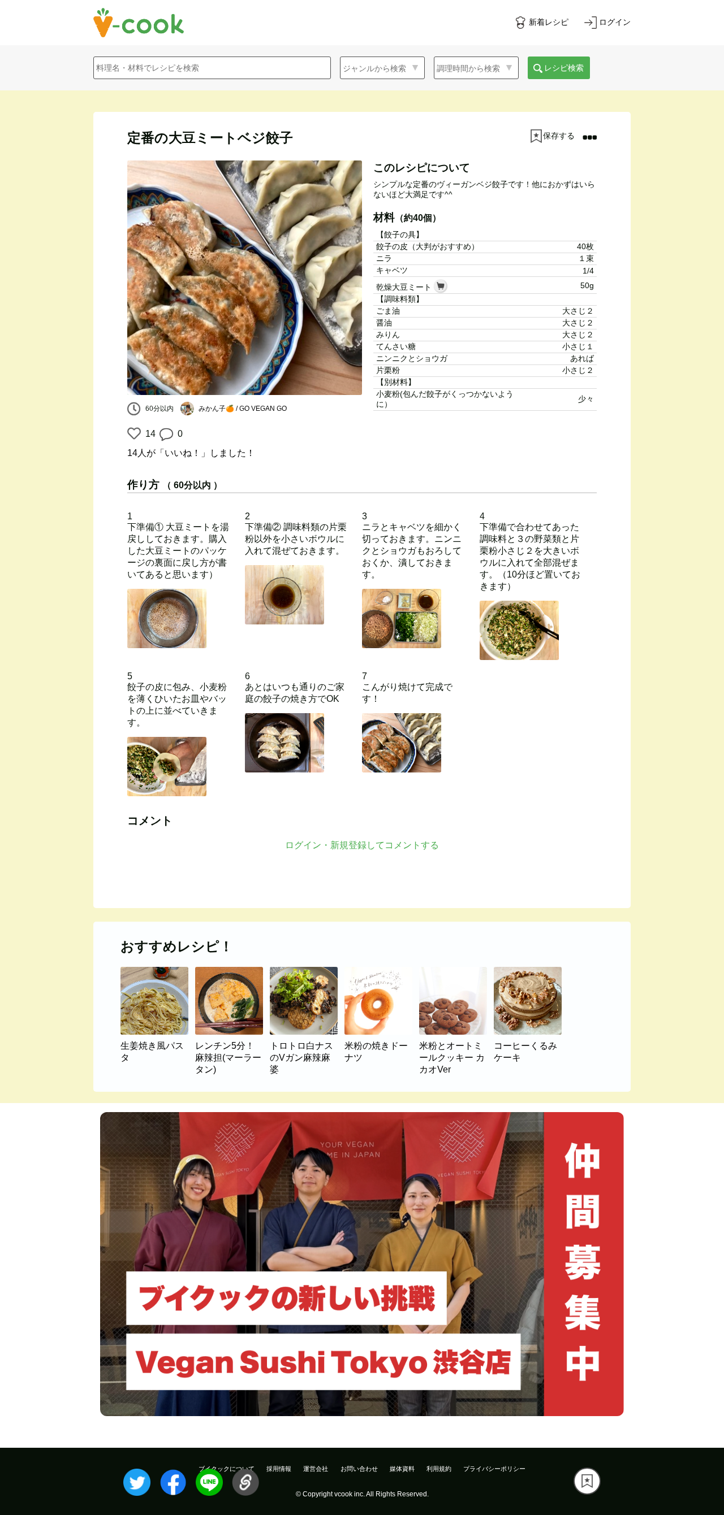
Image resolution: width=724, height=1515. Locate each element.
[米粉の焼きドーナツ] (381, 1031)
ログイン (615, 22)
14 (149, 434)
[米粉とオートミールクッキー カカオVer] (456, 1031)
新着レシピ (548, 22)
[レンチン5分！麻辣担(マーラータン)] (232, 1031)
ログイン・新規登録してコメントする (362, 845)
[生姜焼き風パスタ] (157, 1031)
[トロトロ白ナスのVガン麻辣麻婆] (307, 1031)
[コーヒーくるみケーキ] (530, 1031)
